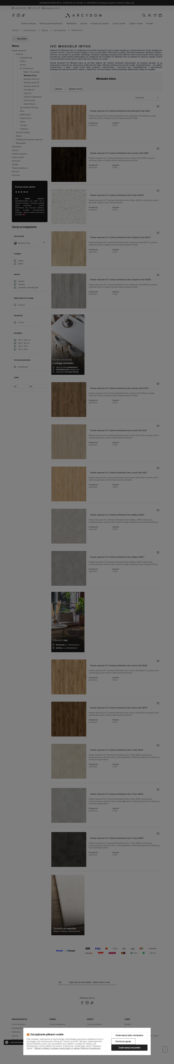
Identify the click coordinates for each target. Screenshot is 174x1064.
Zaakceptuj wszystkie (129, 1047)
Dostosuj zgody (123, 1041)
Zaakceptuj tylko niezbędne (129, 1035)
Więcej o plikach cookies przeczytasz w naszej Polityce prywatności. (67, 1048)
